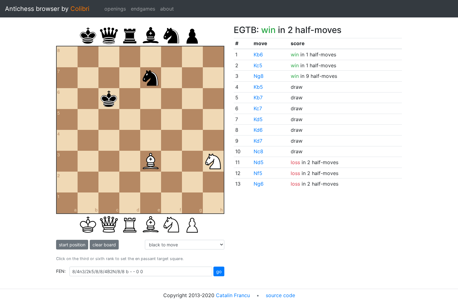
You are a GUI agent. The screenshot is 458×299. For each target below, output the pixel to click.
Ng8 (259, 76)
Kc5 (258, 65)
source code (280, 295)
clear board (104, 244)
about (167, 9)
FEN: (61, 271)
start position (72, 244)
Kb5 (258, 87)
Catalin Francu (233, 295)
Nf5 (258, 173)
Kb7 (258, 97)
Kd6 (258, 130)
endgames (143, 9)
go (219, 271)
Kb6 (258, 54)
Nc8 (258, 151)
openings (115, 9)
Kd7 (258, 141)
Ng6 (259, 184)
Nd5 (259, 162)
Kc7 (258, 108)
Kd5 (258, 119)
